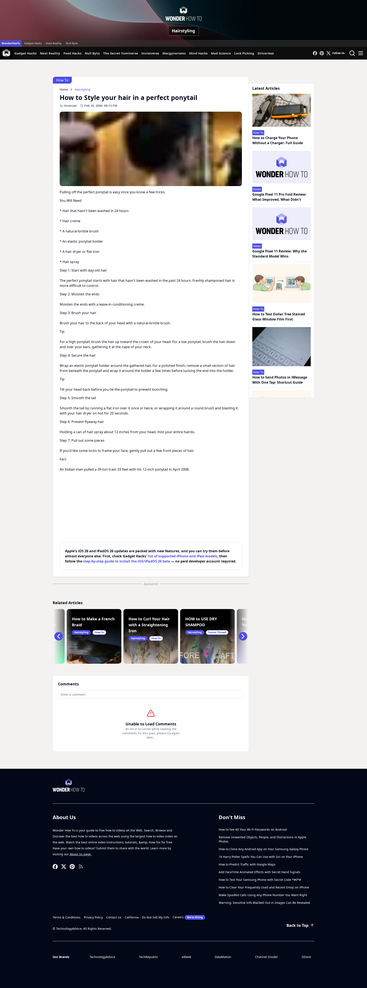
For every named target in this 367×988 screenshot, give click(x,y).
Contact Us (113, 917)
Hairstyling (183, 31)
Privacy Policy (93, 917)
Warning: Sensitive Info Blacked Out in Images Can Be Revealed (264, 903)
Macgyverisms (174, 53)
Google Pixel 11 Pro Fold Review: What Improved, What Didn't (279, 197)
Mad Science (221, 53)
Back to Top (297, 925)
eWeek (186, 957)
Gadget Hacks (33, 43)
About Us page (81, 854)
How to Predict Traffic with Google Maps (247, 864)
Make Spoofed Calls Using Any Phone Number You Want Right (263, 895)
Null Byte (72, 43)
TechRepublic (148, 957)
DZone (306, 957)
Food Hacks (72, 53)
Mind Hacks (198, 53)
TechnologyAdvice (102, 957)
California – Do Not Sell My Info (147, 917)
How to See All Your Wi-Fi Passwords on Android (253, 829)
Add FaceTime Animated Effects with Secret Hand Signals (259, 872)
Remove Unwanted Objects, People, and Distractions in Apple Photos (262, 839)
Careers (188, 917)
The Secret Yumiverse (120, 53)
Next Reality (54, 43)
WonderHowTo (11, 43)
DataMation (223, 957)
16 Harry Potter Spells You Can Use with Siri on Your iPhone (261, 857)
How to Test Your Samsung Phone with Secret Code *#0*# (260, 880)
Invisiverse (150, 53)
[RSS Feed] (80, 866)
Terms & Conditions (66, 917)
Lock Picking (244, 53)
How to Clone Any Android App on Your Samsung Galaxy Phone (263, 849)
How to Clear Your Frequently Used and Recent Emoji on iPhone (264, 887)
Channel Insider (266, 957)
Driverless (266, 53)
